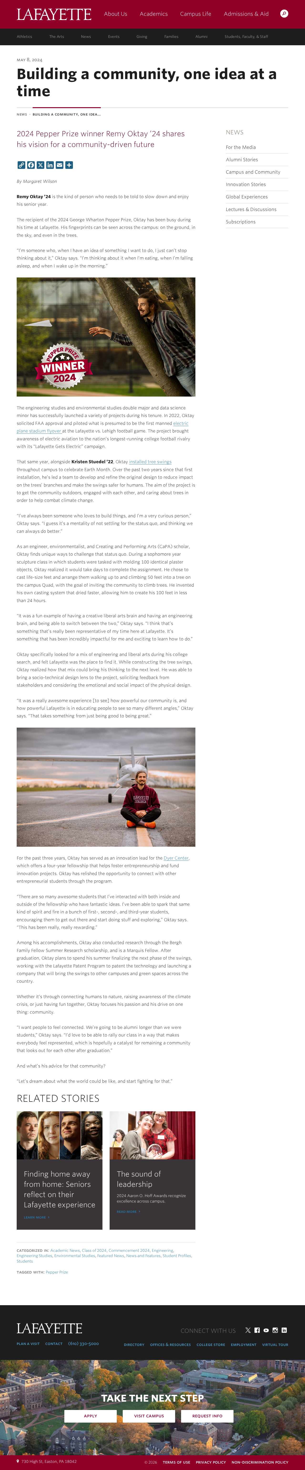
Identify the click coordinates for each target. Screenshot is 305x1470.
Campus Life (195, 14)
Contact (53, 1343)
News (86, 37)
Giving (142, 37)
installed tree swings (150, 461)
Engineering (162, 1250)
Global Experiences (247, 197)
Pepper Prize (57, 1272)
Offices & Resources (170, 1344)
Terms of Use (176, 1462)
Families (171, 37)
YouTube (266, 1330)
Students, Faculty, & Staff (246, 37)
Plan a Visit (28, 1343)
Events (114, 37)
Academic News (65, 1250)
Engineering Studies (34, 1256)
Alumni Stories (242, 159)
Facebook (257, 1330)
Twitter (248, 1330)
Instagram (275, 1330)
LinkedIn (284, 1330)
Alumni (201, 37)
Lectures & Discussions (251, 209)
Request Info (207, 1416)
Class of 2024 (94, 1250)
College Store (211, 1344)
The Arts (56, 37)
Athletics (24, 37)
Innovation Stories (246, 184)
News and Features (143, 1256)
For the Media (241, 147)
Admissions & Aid (246, 14)
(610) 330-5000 (83, 1343)
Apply (90, 1416)
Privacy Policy (211, 1462)
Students (25, 1261)
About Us (115, 14)
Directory (134, 1344)
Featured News (110, 1256)
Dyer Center (176, 858)
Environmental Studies (74, 1256)
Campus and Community (253, 172)
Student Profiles (177, 1256)
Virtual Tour (275, 1344)
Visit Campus (149, 1416)
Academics (154, 14)
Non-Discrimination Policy (260, 1462)
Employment (243, 1344)
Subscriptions (241, 222)
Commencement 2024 (129, 1250)
